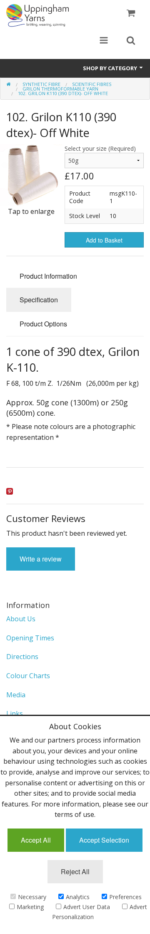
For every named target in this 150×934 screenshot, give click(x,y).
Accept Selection (104, 840)
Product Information (48, 276)
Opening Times (30, 637)
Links (14, 713)
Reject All (75, 871)
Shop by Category (110, 68)
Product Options (43, 323)
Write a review (41, 559)
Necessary (32, 897)
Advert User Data (86, 907)
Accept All (36, 840)
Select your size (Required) (100, 148)
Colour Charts (28, 675)
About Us (20, 618)
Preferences (125, 897)
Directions (22, 656)
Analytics (78, 897)
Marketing (30, 907)
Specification (39, 299)
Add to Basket (104, 240)
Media (15, 694)
